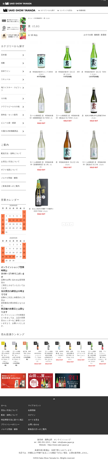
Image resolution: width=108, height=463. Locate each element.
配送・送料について (9, 415)
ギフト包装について (9, 170)
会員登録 (31, 410)
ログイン (31, 415)
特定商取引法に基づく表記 (12, 420)
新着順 (103, 35)
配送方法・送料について (11, 153)
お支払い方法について (10, 161)
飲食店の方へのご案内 (37, 429)
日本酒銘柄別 (38, 18)
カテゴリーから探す (48, 10)
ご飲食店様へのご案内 (10, 186)
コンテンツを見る (66, 10)
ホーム (30, 18)
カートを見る (33, 420)
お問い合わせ (33, 424)
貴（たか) (47, 18)
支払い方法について (9, 410)
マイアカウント (34, 405)
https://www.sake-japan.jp (58, 445)
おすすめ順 (88, 35)
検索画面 (82, 10)
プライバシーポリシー (10, 424)
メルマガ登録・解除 (9, 178)
